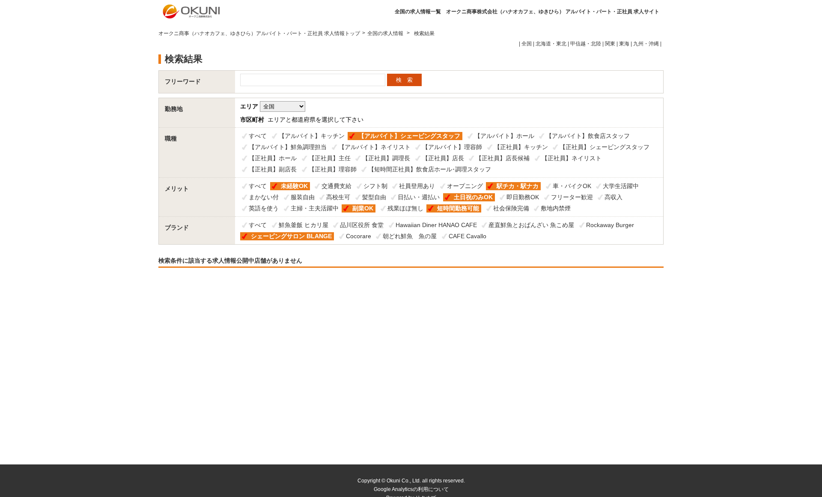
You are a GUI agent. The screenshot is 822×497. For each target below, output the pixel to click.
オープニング (465, 186)
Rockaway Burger (610, 225)
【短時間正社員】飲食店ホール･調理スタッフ (429, 169)
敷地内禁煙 (556, 208)
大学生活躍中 (621, 186)
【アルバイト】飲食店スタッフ (588, 135)
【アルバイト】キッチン (312, 135)
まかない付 (264, 197)
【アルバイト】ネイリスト (375, 147)
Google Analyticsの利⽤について (411, 489)
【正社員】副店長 (273, 169)
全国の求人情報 (386, 33)
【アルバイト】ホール (504, 135)
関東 (610, 44)
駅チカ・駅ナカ (518, 186)
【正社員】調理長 (386, 158)
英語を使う (264, 208)
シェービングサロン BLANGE (291, 236)
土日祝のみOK (473, 197)
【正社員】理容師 (333, 169)
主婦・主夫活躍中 (315, 208)
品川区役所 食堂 (362, 225)
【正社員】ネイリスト (572, 158)
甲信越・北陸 (585, 44)
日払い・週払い (419, 197)
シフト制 (375, 186)
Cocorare (358, 236)
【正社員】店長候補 (503, 158)
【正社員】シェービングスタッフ (604, 147)
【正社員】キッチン (521, 147)
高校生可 (338, 197)
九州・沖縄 (646, 44)
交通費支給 (336, 186)
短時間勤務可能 (458, 208)
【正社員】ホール (273, 158)
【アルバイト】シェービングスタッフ (409, 135)
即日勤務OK (522, 197)
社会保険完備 (511, 208)
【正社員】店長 (443, 158)
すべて (258, 135)
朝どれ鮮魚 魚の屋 (410, 236)
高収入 (613, 197)
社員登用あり (417, 186)
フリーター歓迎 (572, 197)
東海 (624, 44)
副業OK (362, 208)
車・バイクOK (572, 186)
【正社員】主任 (330, 158)
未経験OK (294, 186)
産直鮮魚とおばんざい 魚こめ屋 (531, 225)
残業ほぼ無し (405, 208)
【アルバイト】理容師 (452, 147)
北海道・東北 (551, 44)
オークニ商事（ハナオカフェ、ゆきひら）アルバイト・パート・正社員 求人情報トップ (259, 33)
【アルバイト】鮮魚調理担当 (288, 147)
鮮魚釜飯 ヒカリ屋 (303, 225)
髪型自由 (374, 197)
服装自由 (303, 197)
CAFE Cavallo (467, 236)
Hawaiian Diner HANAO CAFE (436, 225)
